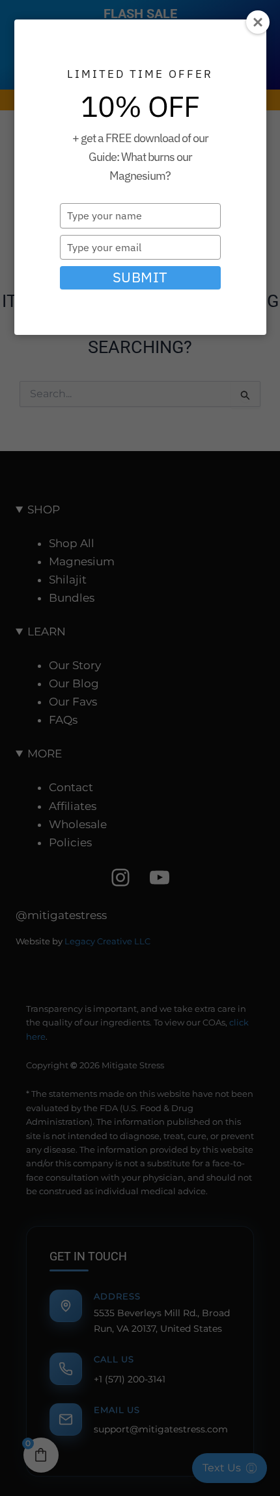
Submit (140, 277)
